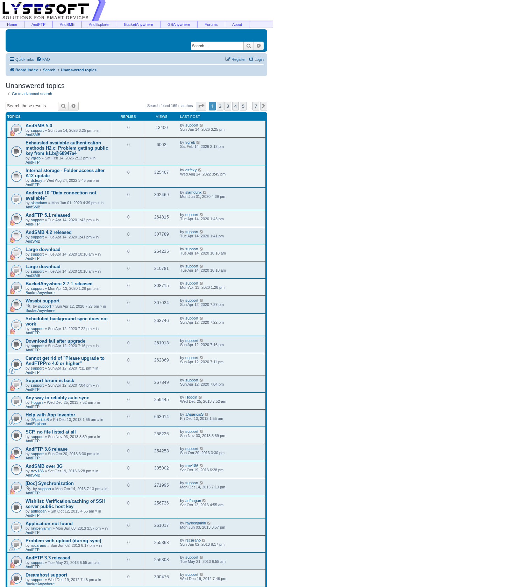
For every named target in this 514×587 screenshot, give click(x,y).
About (237, 24)
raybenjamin (41, 528)
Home (12, 24)
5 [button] (243, 106)
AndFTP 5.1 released (48, 215)
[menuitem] (43, 59)
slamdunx (39, 203)
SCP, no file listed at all (51, 432)
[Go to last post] (201, 125)
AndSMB (67, 24)
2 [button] (220, 106)
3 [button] (228, 106)
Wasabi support (42, 300)
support (37, 130)
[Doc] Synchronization (50, 483)
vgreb (36, 158)
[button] (201, 106)
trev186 (37, 471)
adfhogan (39, 511)
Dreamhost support (46, 575)
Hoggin (37, 402)
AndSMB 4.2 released (49, 232)
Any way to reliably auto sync (57, 397)
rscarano (38, 545)
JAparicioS (40, 419)
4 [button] (235, 106)
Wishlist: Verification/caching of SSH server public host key (65, 504)
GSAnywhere (178, 24)
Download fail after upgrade (55, 341)
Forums (211, 24)
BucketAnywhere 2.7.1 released (59, 283)
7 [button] (256, 106)
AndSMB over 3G (44, 466)
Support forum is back (50, 380)
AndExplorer (99, 24)
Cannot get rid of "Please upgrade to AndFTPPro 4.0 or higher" (65, 361)
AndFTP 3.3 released (48, 557)
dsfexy (36, 180)
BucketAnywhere (138, 24)
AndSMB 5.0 (39, 125)
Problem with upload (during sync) (63, 540)
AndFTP (38, 24)
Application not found (49, 523)
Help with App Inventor (50, 414)
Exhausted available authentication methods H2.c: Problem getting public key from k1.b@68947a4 (67, 148)
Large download (43, 249)
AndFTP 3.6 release (46, 449)
